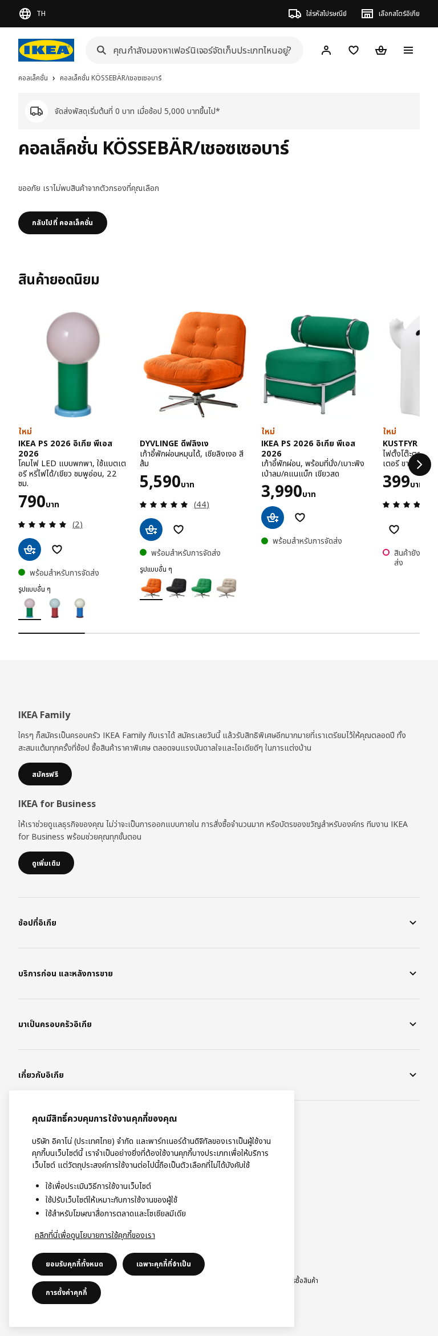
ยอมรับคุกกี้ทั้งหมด (74, 1264)
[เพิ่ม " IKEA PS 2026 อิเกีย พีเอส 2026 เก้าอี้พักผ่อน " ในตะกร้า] (272, 517)
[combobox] (191, 50)
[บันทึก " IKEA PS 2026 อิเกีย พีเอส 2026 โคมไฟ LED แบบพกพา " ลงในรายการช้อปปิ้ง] (57, 549)
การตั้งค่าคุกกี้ (66, 1292)
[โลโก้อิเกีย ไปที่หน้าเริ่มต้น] (46, 50)
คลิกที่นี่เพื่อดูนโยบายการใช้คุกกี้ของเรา (95, 1234)
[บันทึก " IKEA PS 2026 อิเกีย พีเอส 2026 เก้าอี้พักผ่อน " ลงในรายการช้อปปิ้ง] (300, 517)
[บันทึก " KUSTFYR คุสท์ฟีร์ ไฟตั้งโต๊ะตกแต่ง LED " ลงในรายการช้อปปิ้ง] (394, 529)
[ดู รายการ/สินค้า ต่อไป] (419, 464)
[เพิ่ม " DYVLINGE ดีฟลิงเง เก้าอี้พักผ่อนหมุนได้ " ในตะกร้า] (151, 529)
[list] (219, 465)
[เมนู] (408, 50)
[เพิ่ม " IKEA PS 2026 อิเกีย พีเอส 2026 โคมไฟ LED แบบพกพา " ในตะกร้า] (29, 549)
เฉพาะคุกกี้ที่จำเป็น (163, 1264)
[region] (151, 1208)
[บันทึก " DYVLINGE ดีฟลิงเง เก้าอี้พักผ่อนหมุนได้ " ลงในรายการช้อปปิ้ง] (178, 529)
